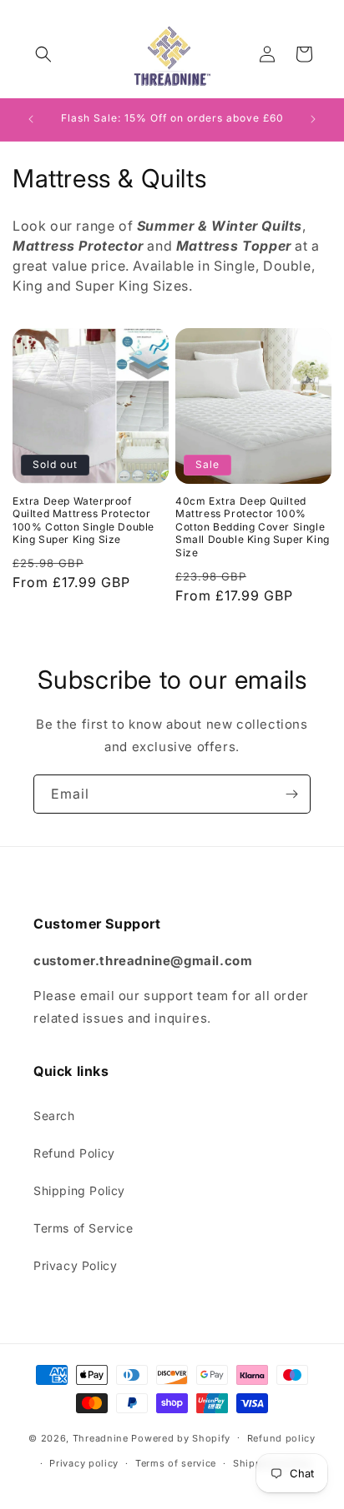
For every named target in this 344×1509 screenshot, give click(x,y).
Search (54, 1115)
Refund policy (281, 1438)
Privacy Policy (75, 1265)
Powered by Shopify (180, 1437)
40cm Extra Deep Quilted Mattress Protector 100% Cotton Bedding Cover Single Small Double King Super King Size (252, 527)
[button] (43, 54)
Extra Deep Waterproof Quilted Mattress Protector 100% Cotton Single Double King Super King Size (83, 520)
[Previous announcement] (31, 119)
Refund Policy (74, 1153)
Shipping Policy (79, 1190)
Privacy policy (84, 1463)
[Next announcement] (313, 119)
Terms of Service (83, 1228)
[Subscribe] (291, 794)
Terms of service (175, 1463)
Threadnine (101, 1437)
